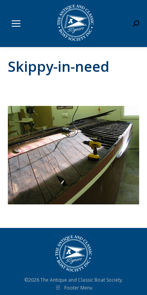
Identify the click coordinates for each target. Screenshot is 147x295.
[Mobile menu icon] (16, 23)
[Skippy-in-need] (73, 155)
